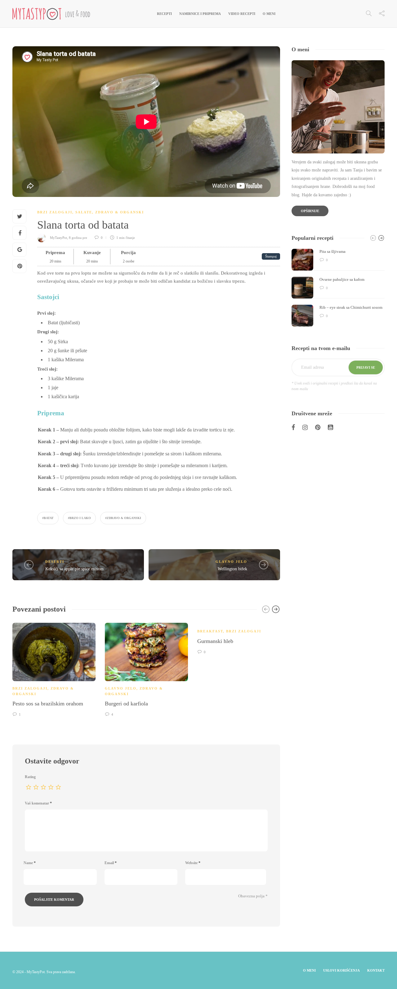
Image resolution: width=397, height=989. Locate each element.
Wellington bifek (232, 569)
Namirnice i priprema (200, 14)
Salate (83, 212)
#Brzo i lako (79, 518)
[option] (54, 669)
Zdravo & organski (119, 212)
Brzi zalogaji (54, 212)
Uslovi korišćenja (341, 970)
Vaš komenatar (38, 803)
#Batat (48, 518)
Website (192, 863)
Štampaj (271, 256)
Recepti (164, 14)
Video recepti (241, 14)
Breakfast (210, 631)
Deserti (54, 561)
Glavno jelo (231, 561)
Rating (30, 777)
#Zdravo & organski (123, 518)
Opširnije (310, 211)
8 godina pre (78, 237)
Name (30, 863)
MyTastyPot (58, 237)
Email (111, 863)
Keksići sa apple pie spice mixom (74, 569)
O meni (269, 14)
